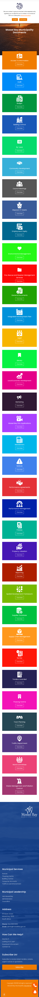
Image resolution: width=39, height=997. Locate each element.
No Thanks (23, 19)
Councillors (6, 901)
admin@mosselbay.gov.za (16, 927)
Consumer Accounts (9, 881)
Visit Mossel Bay (7, 896)
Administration (7, 899)
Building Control (7, 879)
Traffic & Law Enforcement (11, 884)
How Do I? (5, 939)
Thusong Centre (8, 876)
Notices (4, 874)
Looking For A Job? (8, 942)
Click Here (19, 64)
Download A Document (10, 944)
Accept (15, 19)
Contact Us (6, 947)
